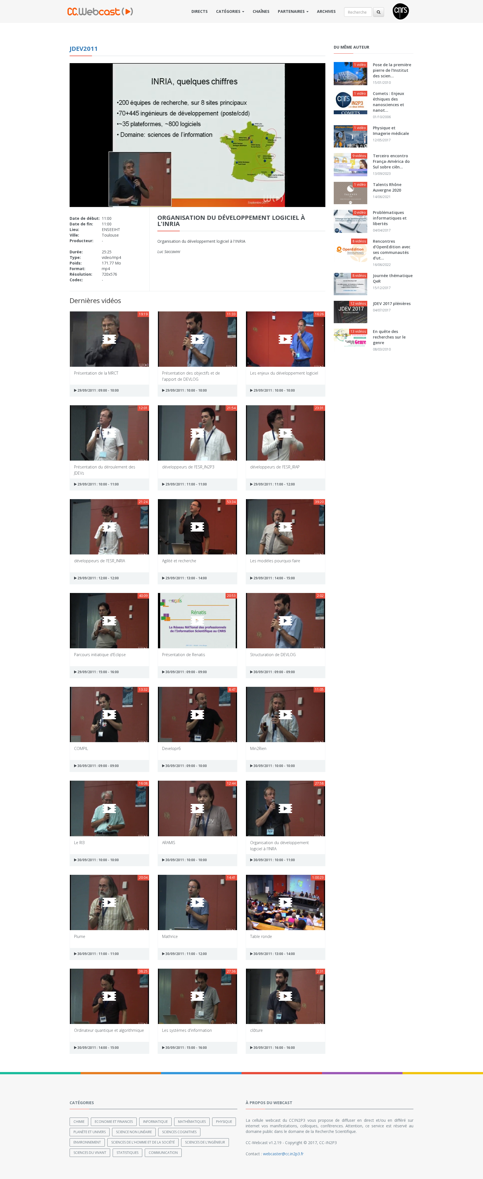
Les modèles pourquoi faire (275, 560)
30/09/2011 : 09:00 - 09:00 (186, 672)
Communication (163, 1152)
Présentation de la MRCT (96, 373)
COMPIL (81, 748)
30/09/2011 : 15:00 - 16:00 (186, 1047)
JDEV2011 (84, 48)
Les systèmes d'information (187, 1030)
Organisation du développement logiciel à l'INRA (279, 845)
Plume (79, 936)
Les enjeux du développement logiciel (284, 373)
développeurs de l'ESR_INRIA (99, 560)
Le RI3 (79, 842)
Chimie (79, 1121)
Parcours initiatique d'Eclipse (100, 654)
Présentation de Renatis (183, 654)
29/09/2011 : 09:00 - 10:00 (98, 390)
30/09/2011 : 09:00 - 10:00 (186, 765)
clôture (256, 1030)
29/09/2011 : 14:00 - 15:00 (274, 578)
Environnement (87, 1142)
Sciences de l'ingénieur (205, 1142)
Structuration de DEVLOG (273, 654)
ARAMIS (168, 842)
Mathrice (170, 936)
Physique (224, 1121)
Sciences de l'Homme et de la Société (143, 1142)
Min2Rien (258, 748)
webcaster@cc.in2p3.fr (283, 1153)
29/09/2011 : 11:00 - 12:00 (274, 484)
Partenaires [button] (292, 11)
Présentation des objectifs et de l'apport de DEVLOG (191, 375)
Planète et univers (90, 1132)
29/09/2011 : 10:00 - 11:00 (98, 484)
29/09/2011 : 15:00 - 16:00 (98, 672)
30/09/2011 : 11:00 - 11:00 (98, 953)
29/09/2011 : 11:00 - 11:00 (186, 484)
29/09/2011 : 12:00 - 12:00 (98, 578)
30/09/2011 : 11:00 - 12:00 (186, 953)
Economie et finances (114, 1121)
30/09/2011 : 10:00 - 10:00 (274, 765)
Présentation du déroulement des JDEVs (104, 469)
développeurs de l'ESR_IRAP (275, 467)
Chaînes (261, 11)
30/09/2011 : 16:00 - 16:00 (274, 1047)
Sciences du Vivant (90, 1152)
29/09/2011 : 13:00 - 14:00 (186, 578)
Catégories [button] (229, 11)
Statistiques (127, 1152)
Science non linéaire (134, 1132)
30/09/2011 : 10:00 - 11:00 (274, 860)
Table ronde (261, 936)
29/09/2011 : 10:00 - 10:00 (186, 390)
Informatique (155, 1121)
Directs (199, 11)
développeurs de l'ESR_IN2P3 (188, 467)
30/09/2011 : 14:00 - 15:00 (98, 1047)
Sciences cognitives (179, 1132)
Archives (326, 11)
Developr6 (171, 748)
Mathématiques (192, 1121)
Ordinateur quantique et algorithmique (109, 1030)
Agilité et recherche (179, 560)
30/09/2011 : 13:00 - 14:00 (274, 953)
